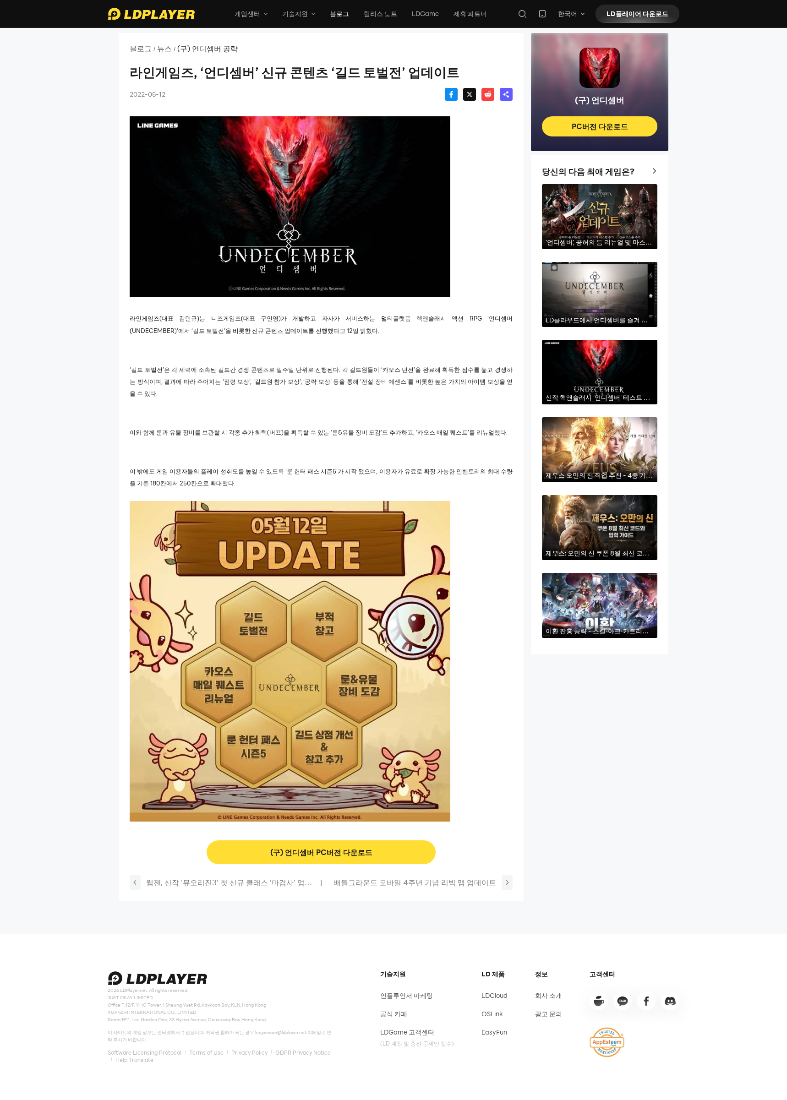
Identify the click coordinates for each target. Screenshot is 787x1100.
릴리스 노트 (380, 13)
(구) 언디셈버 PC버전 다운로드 (321, 852)
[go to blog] (646, 1001)
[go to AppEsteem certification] (607, 1042)
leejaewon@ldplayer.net (280, 1032)
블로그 (339, 13)
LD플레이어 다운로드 (637, 13)
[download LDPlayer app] (542, 13)
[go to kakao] (622, 1001)
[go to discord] (670, 1001)
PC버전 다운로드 (600, 126)
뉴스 (164, 48)
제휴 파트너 (470, 13)
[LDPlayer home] (151, 13)
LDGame (425, 13)
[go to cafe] (599, 1001)
